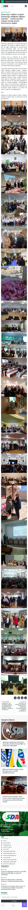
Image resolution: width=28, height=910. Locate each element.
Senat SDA (6, 849)
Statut (4, 841)
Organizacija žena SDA (9, 853)
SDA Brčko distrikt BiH (9, 864)
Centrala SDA (7, 857)
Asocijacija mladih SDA (9, 851)
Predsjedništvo (7, 845)
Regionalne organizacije (9, 862)
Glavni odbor (6, 843)
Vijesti (3, 12)
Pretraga (14, 901)
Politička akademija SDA (9, 855)
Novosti (8, 12)
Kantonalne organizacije (10, 859)
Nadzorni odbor (7, 847)
